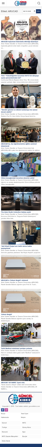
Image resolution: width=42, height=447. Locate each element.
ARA (38, 11)
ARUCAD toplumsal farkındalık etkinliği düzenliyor (19, 42)
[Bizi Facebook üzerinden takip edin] (2, 410)
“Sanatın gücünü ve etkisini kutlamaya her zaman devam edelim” (19, 111)
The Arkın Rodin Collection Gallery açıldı (16, 212)
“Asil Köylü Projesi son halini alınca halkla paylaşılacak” (16, 247)
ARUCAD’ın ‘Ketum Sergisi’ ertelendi (14, 280)
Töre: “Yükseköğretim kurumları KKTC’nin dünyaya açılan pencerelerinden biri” (20, 77)
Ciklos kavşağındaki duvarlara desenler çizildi (17, 178)
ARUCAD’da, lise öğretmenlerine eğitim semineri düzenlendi (19, 145)
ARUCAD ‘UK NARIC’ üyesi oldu (13, 383)
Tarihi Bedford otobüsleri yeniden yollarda (16, 348)
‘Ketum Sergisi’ (6, 314)
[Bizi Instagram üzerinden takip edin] (6, 410)
